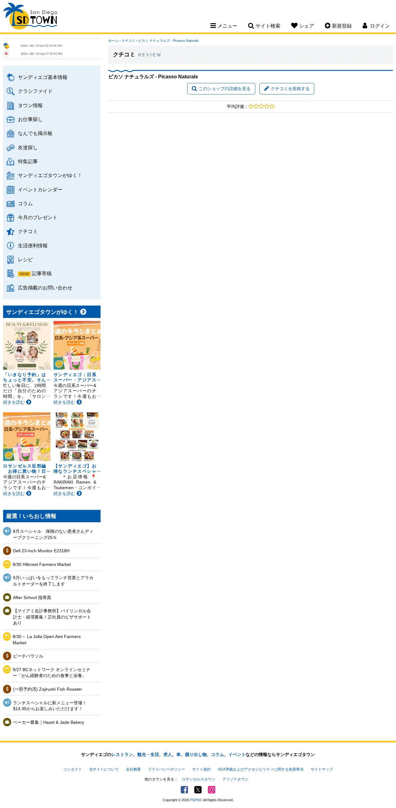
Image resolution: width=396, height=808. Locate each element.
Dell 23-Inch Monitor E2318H (41, 550)
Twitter (198, 789)
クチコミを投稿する (290, 88)
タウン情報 (30, 105)
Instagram (211, 789)
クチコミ (28, 231)
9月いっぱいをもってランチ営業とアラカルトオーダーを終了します (53, 580)
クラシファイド (35, 91)
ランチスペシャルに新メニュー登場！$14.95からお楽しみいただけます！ (50, 705)
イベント (237, 754)
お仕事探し (30, 119)
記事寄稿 (42, 273)
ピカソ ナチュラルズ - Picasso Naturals (168, 40)
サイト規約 (201, 769)
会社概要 (133, 769)
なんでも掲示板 (35, 133)
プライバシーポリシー (166, 769)
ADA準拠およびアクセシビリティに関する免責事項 (260, 769)
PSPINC (196, 800)
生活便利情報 (33, 245)
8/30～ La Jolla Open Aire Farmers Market (47, 639)
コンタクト (72, 769)
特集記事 (28, 161)
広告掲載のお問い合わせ (45, 287)
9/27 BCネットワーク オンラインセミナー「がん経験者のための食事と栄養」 (51, 672)
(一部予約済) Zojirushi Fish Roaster (47, 689)
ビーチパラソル (28, 656)
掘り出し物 (196, 754)
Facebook (184, 789)
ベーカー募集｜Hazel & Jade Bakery (48, 722)
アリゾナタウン (235, 779)
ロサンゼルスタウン (198, 779)
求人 (167, 754)
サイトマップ (322, 769)
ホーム (113, 40)
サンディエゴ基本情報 (42, 77)
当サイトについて (104, 769)
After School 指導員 (32, 597)
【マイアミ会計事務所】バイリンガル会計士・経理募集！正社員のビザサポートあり (52, 616)
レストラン (122, 754)
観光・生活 (148, 754)
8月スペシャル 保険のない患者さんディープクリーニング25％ (53, 534)
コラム (25, 203)
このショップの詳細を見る (225, 88)
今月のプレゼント (38, 217)
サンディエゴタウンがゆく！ (50, 175)
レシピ (25, 259)
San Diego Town (30, 17)
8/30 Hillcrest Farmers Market (42, 564)
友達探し (28, 147)
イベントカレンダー (40, 189)
